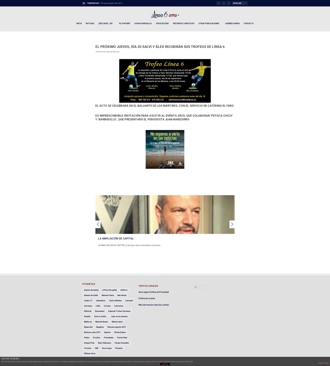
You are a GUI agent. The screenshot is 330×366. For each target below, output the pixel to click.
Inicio (79, 23)
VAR (96, 348)
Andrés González (91, 290)
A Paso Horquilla (109, 290)
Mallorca (88, 322)
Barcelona (122, 295)
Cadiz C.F (88, 301)
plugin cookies (324, 363)
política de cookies (157, 362)
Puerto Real (122, 338)
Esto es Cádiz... (101, 316)
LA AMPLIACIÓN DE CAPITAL (116, 238)
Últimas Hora (89, 353)
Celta (98, 306)
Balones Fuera (108, 295)
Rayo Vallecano (104, 343)
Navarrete (88, 327)
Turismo (87, 348)
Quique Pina (89, 343)
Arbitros (123, 290)
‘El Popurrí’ (124, 23)
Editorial (87, 311)
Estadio (87, 316)
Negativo (100, 327)
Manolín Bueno (101, 322)
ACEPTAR (165, 364)
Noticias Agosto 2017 (117, 327)
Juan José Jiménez (119, 316)
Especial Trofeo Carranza (119, 311)
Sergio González (122, 343)
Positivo (96, 338)
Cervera (107, 306)
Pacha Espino (120, 332)
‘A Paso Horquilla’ (143, 23)
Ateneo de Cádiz (91, 295)
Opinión (107, 332)
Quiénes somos (232, 23)
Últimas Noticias (112, 52)
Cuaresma (118, 306)
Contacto (249, 23)
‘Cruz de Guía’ (162, 23)
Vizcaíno (119, 348)
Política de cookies (147, 298)
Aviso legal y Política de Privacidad (154, 292)
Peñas (86, 338)
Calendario (100, 301)
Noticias (90, 23)
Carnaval (129, 301)
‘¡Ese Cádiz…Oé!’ (105, 23)
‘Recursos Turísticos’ (184, 23)
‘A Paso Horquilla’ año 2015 (111, 3)
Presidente (108, 338)
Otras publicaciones (209, 23)
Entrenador (100, 311)
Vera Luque (107, 348)
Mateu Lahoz (117, 322)
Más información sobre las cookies (154, 305)
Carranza (88, 306)
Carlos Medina (115, 301)
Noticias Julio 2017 (92, 332)
